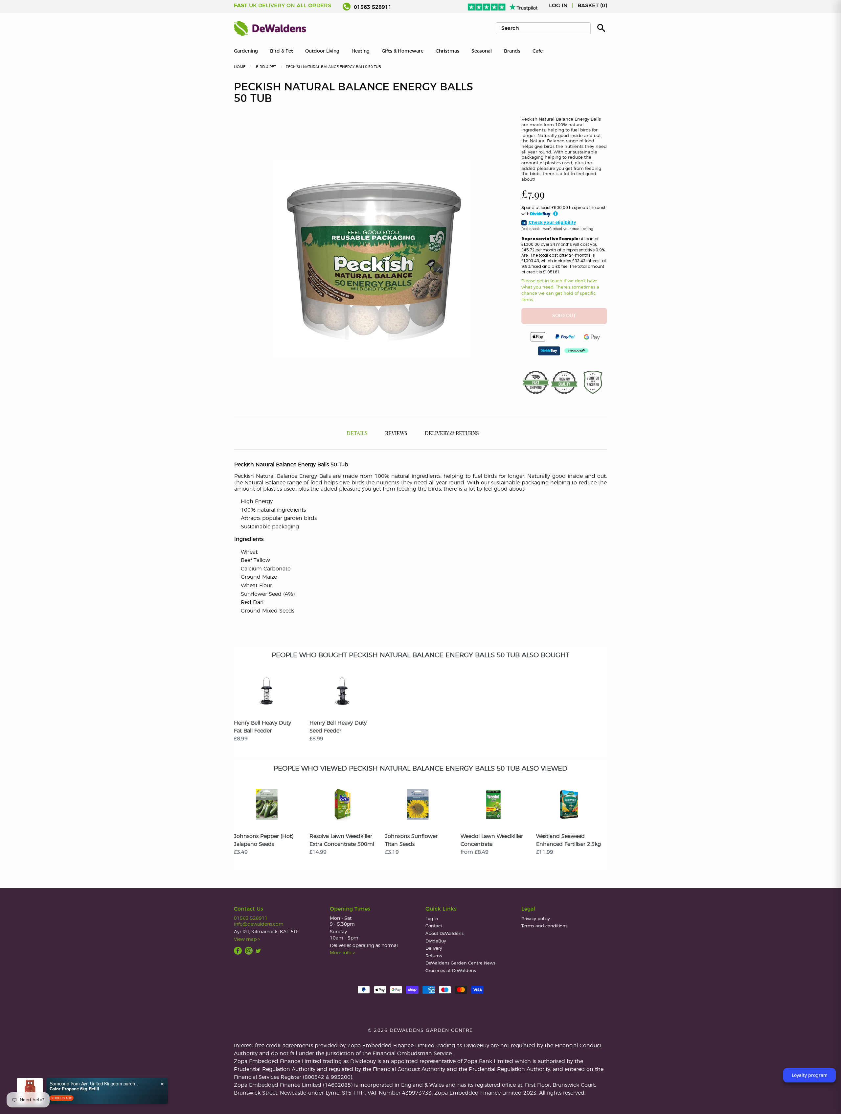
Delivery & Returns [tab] (452, 433)
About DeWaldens (444, 934)
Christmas (447, 51)
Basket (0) (592, 5)
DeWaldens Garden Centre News (460, 963)
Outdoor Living (322, 51)
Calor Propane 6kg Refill (74, 1088)
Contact (433, 926)
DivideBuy (435, 941)
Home (239, 67)
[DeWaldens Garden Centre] (270, 28)
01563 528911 (372, 7)
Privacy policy (535, 919)
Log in (558, 5)
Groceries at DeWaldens (450, 971)
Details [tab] (357, 433)
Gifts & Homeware (402, 51)
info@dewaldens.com (259, 924)
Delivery (433, 948)
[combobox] (543, 28)
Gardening (246, 51)
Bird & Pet (281, 51)
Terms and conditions (544, 926)
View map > (247, 939)
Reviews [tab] (396, 433)
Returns (433, 956)
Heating (361, 51)
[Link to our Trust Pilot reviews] (503, 6)
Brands (512, 51)
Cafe (538, 51)
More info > (342, 952)
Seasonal (481, 51)
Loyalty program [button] (810, 1075)
